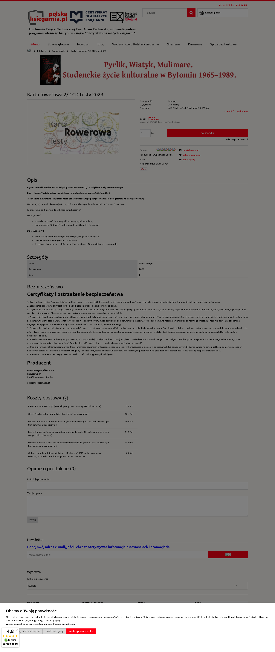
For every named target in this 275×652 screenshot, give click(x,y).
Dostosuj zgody (54, 631)
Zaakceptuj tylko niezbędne (24, 631)
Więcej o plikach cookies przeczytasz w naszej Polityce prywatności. (40, 623)
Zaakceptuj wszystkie (81, 631)
